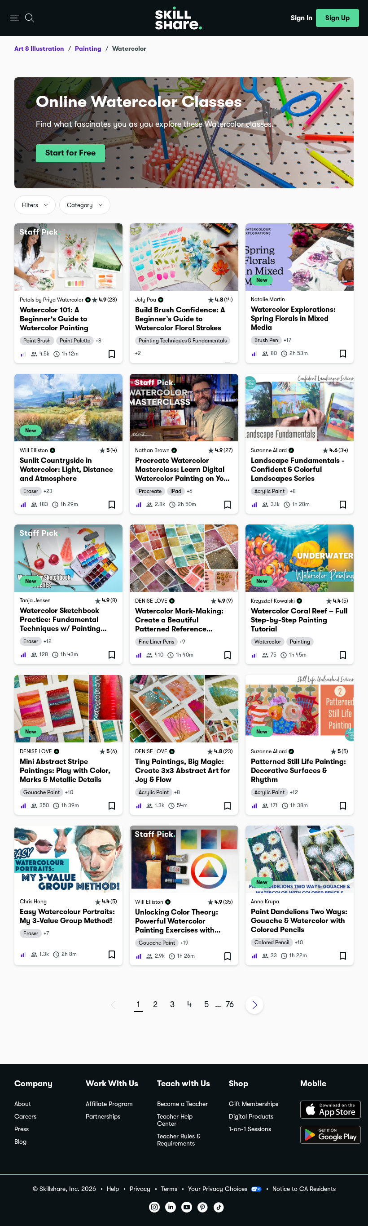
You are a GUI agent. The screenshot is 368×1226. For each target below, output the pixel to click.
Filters (30, 205)
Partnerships (103, 1116)
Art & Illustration (39, 48)
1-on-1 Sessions (250, 1129)
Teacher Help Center (175, 1120)
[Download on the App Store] (327, 1110)
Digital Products (251, 1116)
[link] (68, 293)
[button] (14, 18)
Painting (88, 48)
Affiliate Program (109, 1104)
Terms (169, 1189)
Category (80, 205)
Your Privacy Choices (217, 1188)
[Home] (178, 18)
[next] (254, 1005)
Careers (25, 1116)
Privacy (140, 1189)
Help (113, 1189)
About (22, 1104)
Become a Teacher (182, 1104)
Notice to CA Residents (304, 1189)
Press (21, 1129)
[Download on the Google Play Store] (327, 1136)
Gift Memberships (253, 1104)
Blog (20, 1141)
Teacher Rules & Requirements (178, 1140)
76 (230, 1004)
